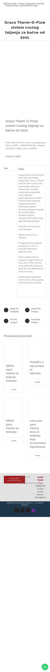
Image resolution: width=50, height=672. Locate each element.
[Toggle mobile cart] (40, 15)
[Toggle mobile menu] (45, 15)
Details (14, 389)
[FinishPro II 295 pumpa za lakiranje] (37, 349)
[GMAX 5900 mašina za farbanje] (13, 407)
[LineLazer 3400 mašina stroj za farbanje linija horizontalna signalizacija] (37, 407)
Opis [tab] (6, 168)
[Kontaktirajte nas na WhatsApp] (45, 667)
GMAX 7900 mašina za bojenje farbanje (12, 373)
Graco (18, 156)
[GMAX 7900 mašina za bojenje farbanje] (13, 351)
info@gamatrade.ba (28, 483)
